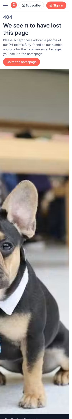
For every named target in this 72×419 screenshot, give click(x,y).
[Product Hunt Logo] (14, 5)
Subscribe (33, 5)
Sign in (58, 5)
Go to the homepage (21, 62)
